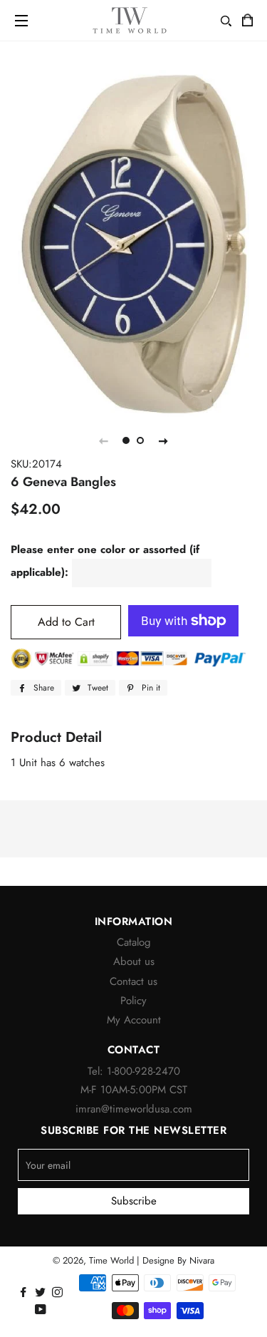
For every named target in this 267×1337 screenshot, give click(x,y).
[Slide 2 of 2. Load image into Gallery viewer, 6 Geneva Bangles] (141, 440)
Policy (133, 1000)
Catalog (134, 942)
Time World (111, 1260)
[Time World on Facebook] (24, 1293)
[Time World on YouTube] (42, 1310)
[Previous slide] (104, 440)
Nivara (201, 1260)
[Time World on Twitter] (41, 1293)
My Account (134, 1020)
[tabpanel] (133, 244)
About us (134, 961)
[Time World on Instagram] (59, 1293)
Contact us (133, 981)
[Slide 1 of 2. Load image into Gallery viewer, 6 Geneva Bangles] (127, 440)
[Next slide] (163, 440)
